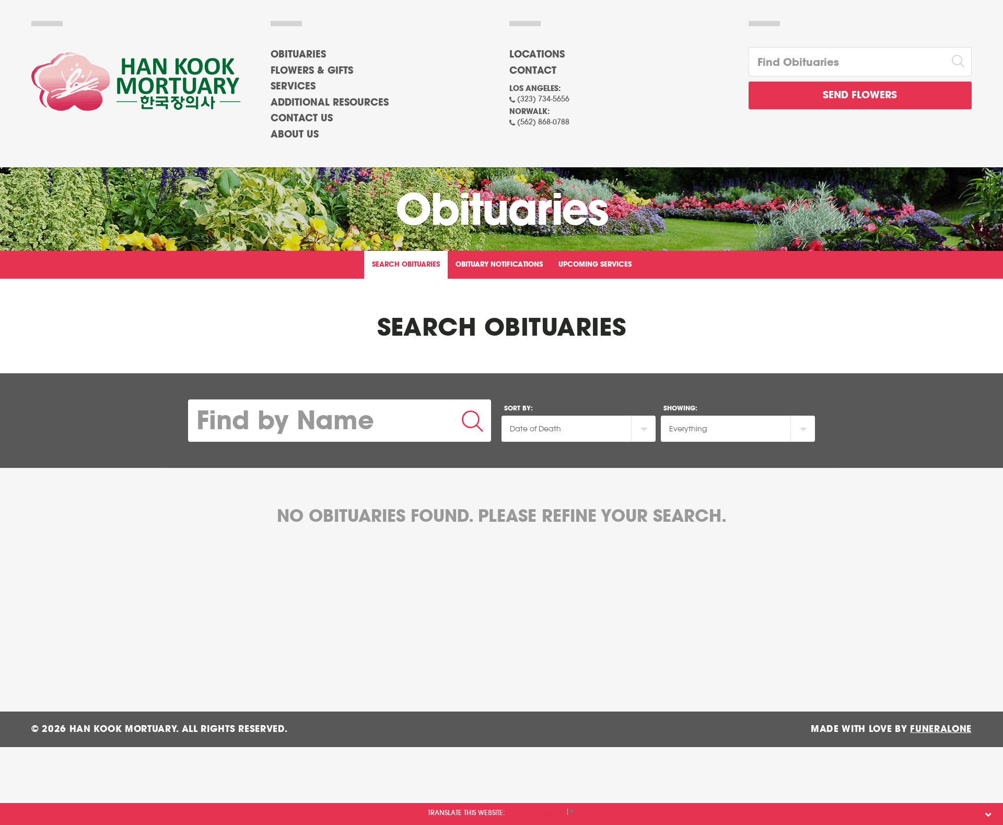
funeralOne (941, 729)
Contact (532, 71)
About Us (295, 135)
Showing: (680, 408)
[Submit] (472, 420)
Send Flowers (860, 95)
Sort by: (518, 408)
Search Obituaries (406, 264)
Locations (537, 55)
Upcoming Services (595, 264)
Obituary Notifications (499, 264)
